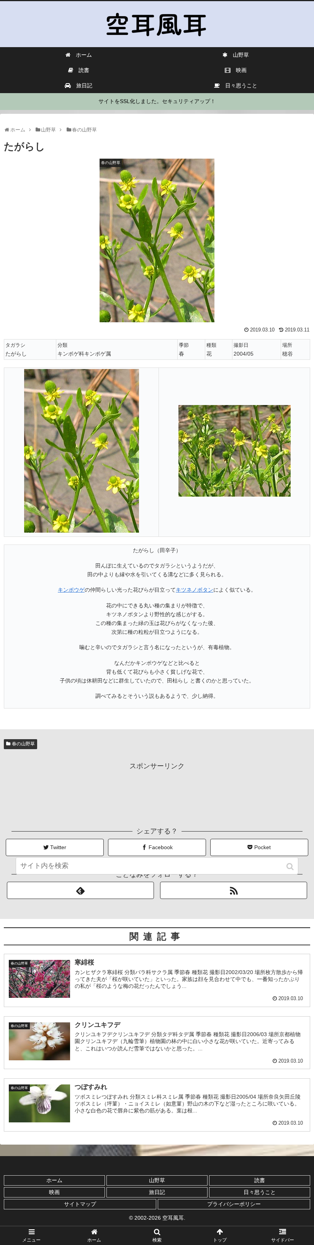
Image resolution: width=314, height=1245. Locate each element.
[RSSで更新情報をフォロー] (233, 890)
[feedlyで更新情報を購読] (80, 890)
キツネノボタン (194, 590)
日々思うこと (260, 1192)
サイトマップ (80, 1204)
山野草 (157, 1180)
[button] (290, 866)
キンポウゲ (71, 590)
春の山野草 (23, 743)
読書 (259, 1180)
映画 (54, 1192)
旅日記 (157, 1192)
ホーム (54, 1180)
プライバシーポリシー (234, 1204)
